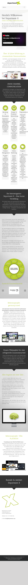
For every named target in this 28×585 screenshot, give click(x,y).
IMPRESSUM (8, 558)
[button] (3, 291)
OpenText (4, 175)
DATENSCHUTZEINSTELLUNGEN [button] (14, 559)
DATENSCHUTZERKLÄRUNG (16, 558)
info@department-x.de (10, 518)
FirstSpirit (5, 176)
